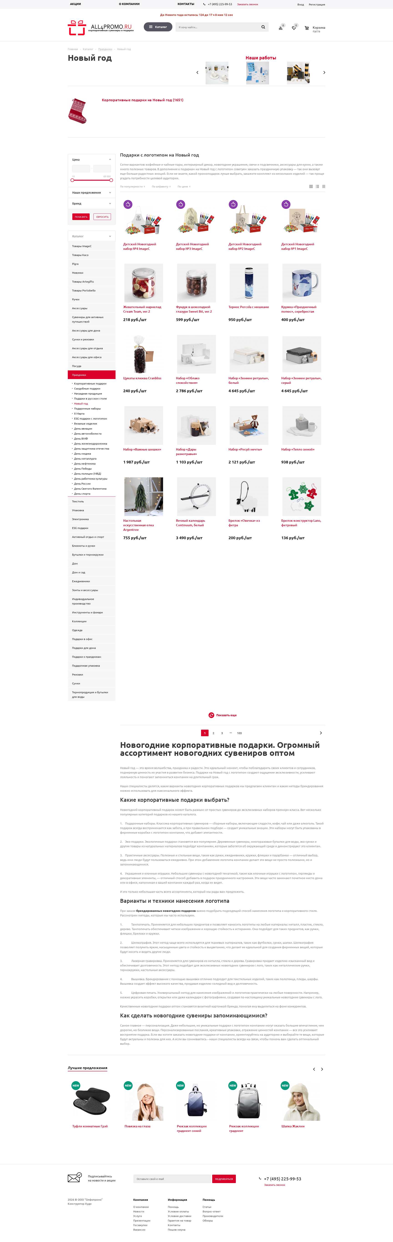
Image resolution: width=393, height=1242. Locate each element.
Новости (138, 1211)
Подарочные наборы (87, 408)
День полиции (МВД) (87, 473)
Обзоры (208, 1220)
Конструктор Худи (79, 1203)
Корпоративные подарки (90, 383)
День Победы (83, 468)
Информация (177, 1200)
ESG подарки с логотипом (90, 418)
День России (82, 483)
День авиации (83, 428)
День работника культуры (90, 478)
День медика (82, 453)
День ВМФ (81, 438)
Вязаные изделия (85, 423)
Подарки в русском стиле (90, 398)
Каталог (161, 27)
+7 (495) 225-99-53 (220, 4)
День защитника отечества (91, 448)
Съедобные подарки (87, 388)
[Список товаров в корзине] (315, 30)
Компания (140, 1200)
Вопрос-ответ (212, 1211)
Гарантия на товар (179, 1220)
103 (239, 733)
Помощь (209, 1200)
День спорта (82, 493)
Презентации (141, 1220)
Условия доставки (179, 1216)
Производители (213, 1216)
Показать (81, 216)
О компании (129, 4)
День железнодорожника (90, 443)
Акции (75, 4)
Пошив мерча (176, 1229)
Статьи (207, 1207)
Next (322, 1069)
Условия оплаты (178, 1211)
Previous (314, 1069)
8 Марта (79, 413)
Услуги (137, 1216)
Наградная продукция (88, 393)
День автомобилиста (87, 433)
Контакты (186, 4)
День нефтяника (85, 463)
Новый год (81, 403)
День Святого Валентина (90, 488)
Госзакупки (140, 1225)
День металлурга (85, 458)
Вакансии (139, 1229)
